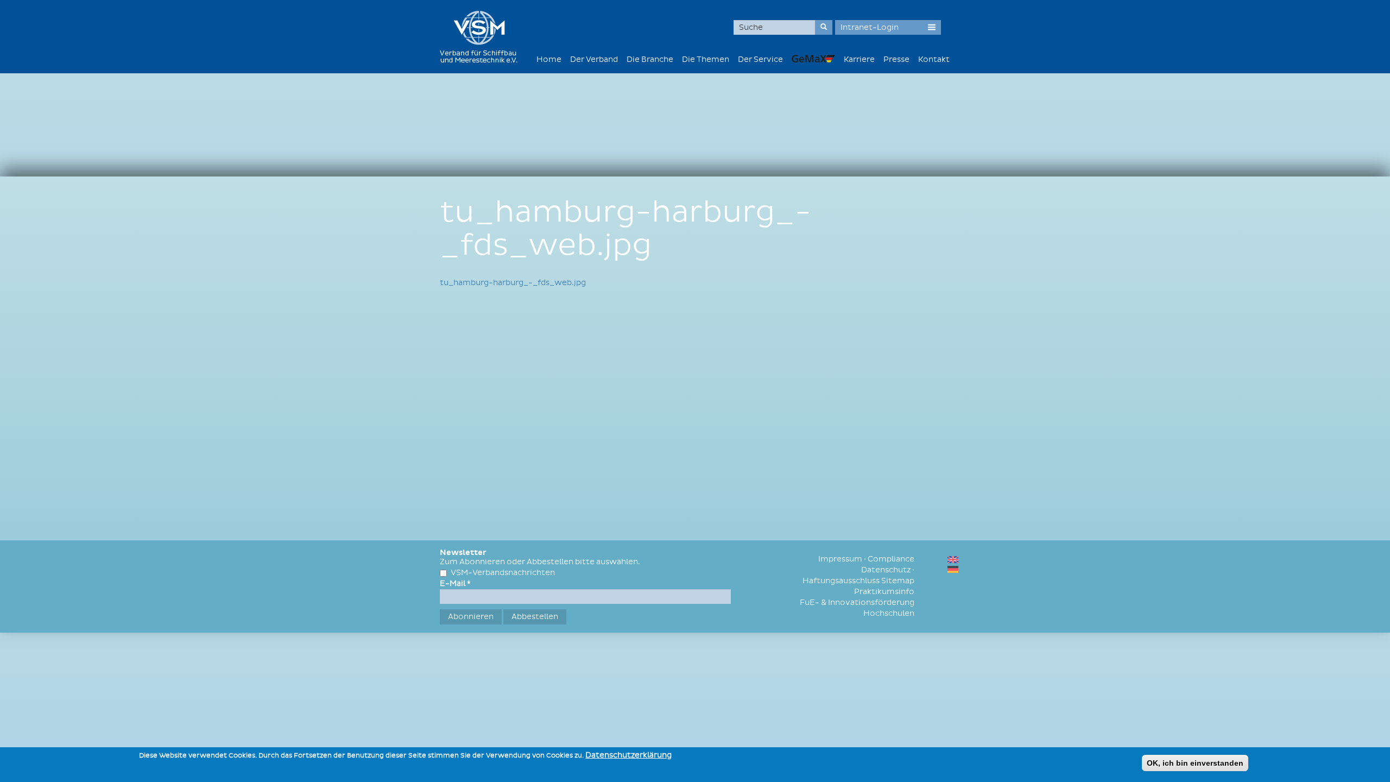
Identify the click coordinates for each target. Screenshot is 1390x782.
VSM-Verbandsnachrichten (503, 572)
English (952, 559)
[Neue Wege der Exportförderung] (813, 58)
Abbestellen (534, 616)
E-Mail (455, 583)
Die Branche (650, 59)
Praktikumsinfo (884, 591)
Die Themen (705, 59)
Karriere (859, 59)
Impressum (840, 559)
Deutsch (952, 569)
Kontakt (934, 59)
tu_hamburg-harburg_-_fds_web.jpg (513, 282)
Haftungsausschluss (841, 580)
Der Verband (594, 59)
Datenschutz (886, 570)
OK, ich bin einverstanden (1195, 763)
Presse (896, 59)
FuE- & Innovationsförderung (857, 602)
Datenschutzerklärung (628, 755)
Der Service (760, 59)
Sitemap (897, 580)
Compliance (891, 559)
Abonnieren (471, 616)
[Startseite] (483, 36)
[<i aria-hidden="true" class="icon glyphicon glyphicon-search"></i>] (823, 27)
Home (548, 59)
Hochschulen (888, 613)
